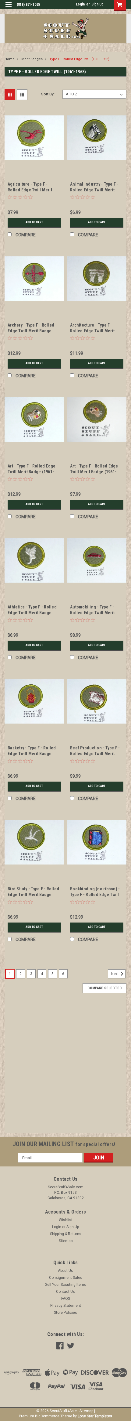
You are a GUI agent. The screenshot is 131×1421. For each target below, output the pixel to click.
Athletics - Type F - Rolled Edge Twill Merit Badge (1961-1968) (32, 612)
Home (10, 59)
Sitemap (66, 1241)
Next (115, 974)
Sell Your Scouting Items (65, 1284)
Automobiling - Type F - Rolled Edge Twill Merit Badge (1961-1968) (92, 612)
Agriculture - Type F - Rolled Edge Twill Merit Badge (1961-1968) (30, 190)
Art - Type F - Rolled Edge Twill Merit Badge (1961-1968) (32, 472)
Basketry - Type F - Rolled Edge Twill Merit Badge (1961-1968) (32, 753)
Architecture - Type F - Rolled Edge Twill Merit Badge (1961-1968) (92, 331)
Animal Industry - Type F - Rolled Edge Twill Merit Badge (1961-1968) (94, 190)
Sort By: (48, 94)
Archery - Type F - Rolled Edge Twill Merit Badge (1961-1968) (31, 331)
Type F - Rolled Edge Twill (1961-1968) (79, 59)
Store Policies (65, 1312)
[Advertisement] (65, 1067)
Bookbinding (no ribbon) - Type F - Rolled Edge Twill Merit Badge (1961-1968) (95, 894)
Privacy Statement (65, 1305)
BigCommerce (47, 1416)
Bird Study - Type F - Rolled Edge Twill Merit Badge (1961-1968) (33, 894)
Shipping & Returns (65, 1234)
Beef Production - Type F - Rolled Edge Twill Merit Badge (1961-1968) (95, 753)
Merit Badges (32, 59)
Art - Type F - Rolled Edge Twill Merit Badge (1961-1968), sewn (94, 472)
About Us (65, 1271)
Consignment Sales (65, 1277)
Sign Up (97, 4)
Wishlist (66, 1220)
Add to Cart (34, 222)
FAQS (65, 1298)
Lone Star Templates (95, 1416)
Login (80, 4)
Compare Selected (104, 988)
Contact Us (65, 1291)
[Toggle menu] (8, 8)
